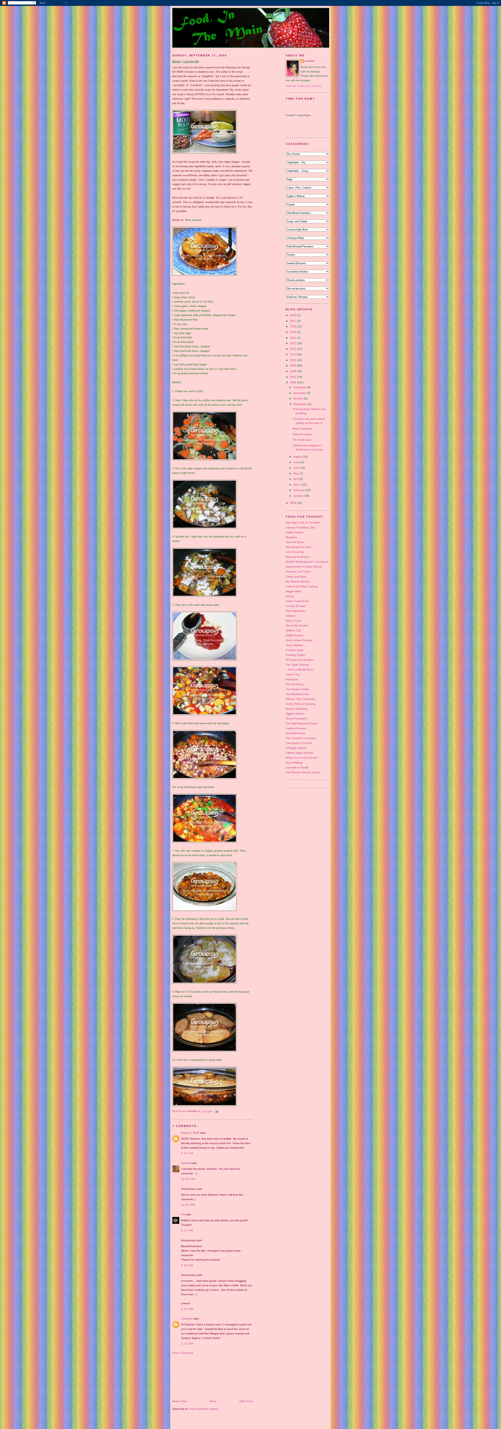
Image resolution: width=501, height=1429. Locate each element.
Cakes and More (296, 576)
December (300, 387)
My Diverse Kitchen (298, 581)
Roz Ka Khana (295, 684)
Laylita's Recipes (296, 728)
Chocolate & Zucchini (299, 743)
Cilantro (290, 615)
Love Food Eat (295, 551)
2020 (293, 315)
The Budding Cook (297, 694)
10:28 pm (188, 1179)
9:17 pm (187, 1230)
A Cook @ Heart (296, 606)
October (298, 398)
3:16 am (187, 1265)
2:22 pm (187, 1343)
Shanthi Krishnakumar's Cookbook (307, 561)
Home (213, 1401)
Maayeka (291, 537)
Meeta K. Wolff (190, 1132)
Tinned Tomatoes (296, 718)
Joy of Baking (294, 762)
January (298, 495)
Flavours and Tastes (298, 571)
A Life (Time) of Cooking (300, 703)
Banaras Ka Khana (297, 556)
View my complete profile (304, 86)
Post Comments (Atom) (203, 1408)
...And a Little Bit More (299, 669)
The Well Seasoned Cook (301, 723)
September (300, 404)
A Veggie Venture (296, 747)
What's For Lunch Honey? (302, 757)
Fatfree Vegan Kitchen (299, 752)
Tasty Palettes (294, 645)
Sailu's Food (293, 620)
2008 (293, 371)
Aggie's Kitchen (295, 713)
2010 (293, 360)
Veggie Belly (293, 591)
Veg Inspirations (295, 610)
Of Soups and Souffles (300, 659)
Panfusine (292, 679)
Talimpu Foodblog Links (300, 527)
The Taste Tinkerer (297, 664)
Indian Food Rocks (297, 601)
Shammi (309, 61)
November (300, 392)
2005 (293, 502)
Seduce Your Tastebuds (300, 699)
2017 (293, 320)
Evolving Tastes (295, 654)
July (296, 462)
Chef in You (293, 674)
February (299, 490)
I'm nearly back (302, 439)
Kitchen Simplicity (296, 708)
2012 (293, 348)
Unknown (187, 1318)
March (297, 484)
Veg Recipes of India (298, 547)
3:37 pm (187, 1153)
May (296, 473)
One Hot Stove (295, 542)
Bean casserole (185, 62)
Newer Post (179, 1401)
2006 (293, 382)
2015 (293, 332)
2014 (293, 337)
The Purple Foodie (297, 689)
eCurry (290, 596)
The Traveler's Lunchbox (301, 738)
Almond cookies (302, 434)
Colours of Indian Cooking (302, 586)
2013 (293, 343)
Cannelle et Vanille (297, 767)
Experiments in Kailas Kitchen (304, 566)
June (296, 467)
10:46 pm (188, 1204)
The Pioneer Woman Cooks (303, 772)
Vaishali (185, 1163)
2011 (293, 354)
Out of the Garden (297, 625)
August (298, 456)
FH (183, 1214)
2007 (293, 376)
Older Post (245, 1401)
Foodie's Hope (295, 650)
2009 (293, 365)
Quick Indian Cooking (299, 640)
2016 (293, 326)
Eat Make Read (295, 733)
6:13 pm (187, 1309)
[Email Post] (216, 1111)
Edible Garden (295, 532)
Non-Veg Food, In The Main (303, 522)
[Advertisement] (191, 1376)
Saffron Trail (293, 630)
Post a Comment (182, 1352)
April (296, 478)
